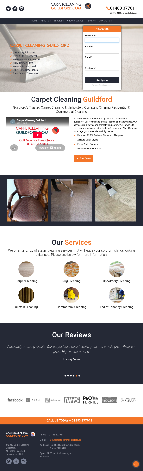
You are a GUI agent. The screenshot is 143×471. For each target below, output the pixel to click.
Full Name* (90, 35)
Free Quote (85, 158)
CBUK (20, 454)
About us (46, 21)
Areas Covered (75, 21)
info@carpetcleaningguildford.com (66, 440)
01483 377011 (123, 8)
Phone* (89, 46)
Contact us (105, 21)
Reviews (91, 21)
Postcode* (90, 68)
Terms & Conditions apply (102, 85)
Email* (88, 57)
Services (59, 21)
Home (34, 21)
